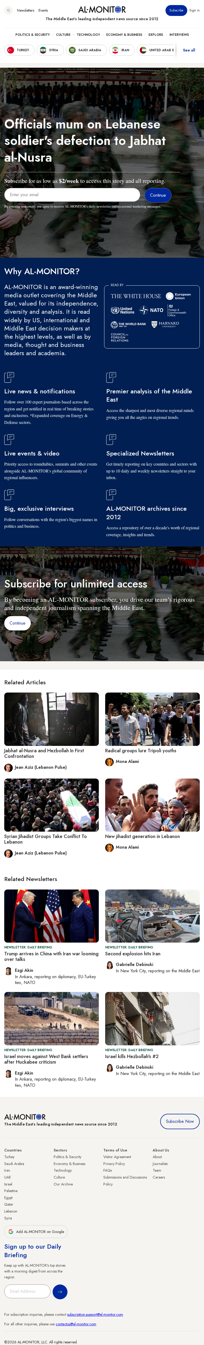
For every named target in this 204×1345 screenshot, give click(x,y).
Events (43, 10)
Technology (88, 34)
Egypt (8, 1197)
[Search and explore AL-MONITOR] (8, 10)
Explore (155, 34)
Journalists (160, 1163)
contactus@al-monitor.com (76, 1324)
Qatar (8, 1204)
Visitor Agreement (117, 1156)
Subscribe (176, 10)
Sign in (194, 10)
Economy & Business (124, 34)
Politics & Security (32, 34)
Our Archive (63, 1184)
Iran (7, 1170)
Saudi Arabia (14, 1163)
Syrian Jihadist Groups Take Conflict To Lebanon (45, 839)
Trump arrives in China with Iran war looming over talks (51, 956)
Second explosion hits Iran (132, 953)
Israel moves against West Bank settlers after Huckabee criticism (46, 1059)
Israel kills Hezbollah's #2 (132, 1056)
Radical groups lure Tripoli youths (140, 750)
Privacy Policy (114, 1163)
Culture (63, 34)
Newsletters (25, 10)
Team (157, 1170)
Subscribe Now (180, 1121)
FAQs (107, 1170)
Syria (8, 1218)
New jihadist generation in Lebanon (142, 836)
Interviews (179, 34)
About (157, 1156)
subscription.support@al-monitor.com (95, 1314)
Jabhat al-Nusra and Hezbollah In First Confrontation (44, 753)
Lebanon (10, 1211)
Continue (18, 623)
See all (189, 50)
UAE (7, 1177)
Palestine (11, 1190)
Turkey (9, 1156)
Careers (159, 1177)
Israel (8, 1184)
